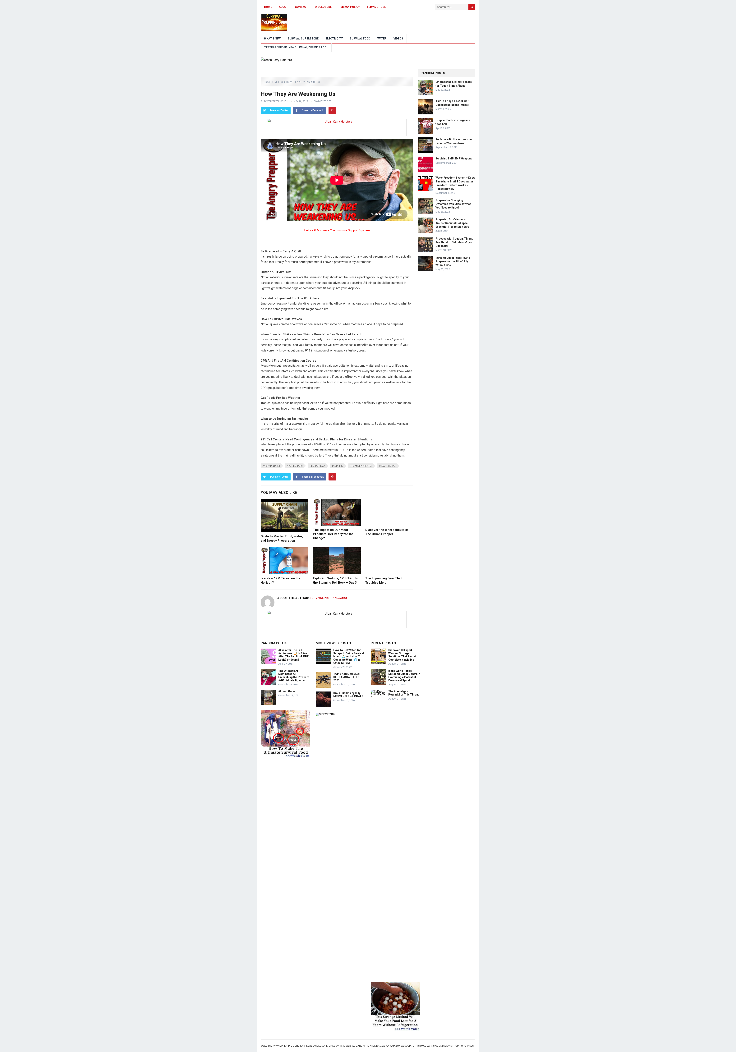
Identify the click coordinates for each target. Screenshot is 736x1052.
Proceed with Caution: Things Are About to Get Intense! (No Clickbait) (454, 242)
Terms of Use (376, 6)
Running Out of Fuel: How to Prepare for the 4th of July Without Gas (452, 261)
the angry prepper (361, 466)
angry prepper (271, 466)
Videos (398, 38)
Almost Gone (286, 691)
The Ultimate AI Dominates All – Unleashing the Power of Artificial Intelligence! (293, 675)
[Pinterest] (332, 110)
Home (268, 6)
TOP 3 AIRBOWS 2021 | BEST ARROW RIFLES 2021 (347, 677)
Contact (301, 6)
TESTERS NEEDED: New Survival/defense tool (296, 47)
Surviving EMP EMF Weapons (453, 158)
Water (381, 38)
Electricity (334, 38)
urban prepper (387, 466)
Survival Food (360, 38)
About (283, 6)
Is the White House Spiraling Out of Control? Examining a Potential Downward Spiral (404, 675)
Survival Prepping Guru (284, 1045)
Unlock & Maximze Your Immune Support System (337, 230)
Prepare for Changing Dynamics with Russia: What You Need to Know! (453, 204)
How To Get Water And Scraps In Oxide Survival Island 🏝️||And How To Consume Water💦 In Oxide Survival (348, 656)
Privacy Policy (349, 6)
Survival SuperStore (303, 38)
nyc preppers (295, 466)
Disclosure (323, 6)
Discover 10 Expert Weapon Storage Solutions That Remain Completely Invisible (402, 655)
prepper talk (317, 466)
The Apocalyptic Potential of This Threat (403, 693)
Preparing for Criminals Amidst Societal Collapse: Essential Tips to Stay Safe (452, 223)
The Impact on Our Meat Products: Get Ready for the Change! (333, 534)
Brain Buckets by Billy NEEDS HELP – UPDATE (348, 694)
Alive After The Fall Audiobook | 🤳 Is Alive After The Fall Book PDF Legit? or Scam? (293, 655)
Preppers (337, 466)
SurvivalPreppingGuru (274, 101)
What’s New (272, 38)
